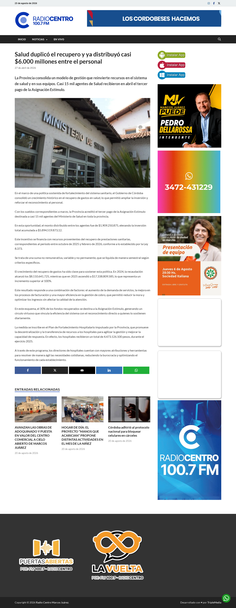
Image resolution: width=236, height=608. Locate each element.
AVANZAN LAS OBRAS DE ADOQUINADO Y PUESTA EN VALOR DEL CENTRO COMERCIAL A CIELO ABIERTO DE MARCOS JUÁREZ (33, 437)
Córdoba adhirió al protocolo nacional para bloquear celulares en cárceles (128, 431)
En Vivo (59, 39)
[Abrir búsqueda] (219, 39)
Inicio (22, 39)
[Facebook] (214, 3)
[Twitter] (219, 3)
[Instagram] (208, 3)
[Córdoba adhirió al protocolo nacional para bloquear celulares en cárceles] (129, 410)
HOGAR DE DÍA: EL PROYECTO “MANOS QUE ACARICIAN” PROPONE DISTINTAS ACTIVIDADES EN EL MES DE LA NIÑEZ (82, 435)
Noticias (38, 39)
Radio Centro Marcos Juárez (52, 602)
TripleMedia (214, 602)
